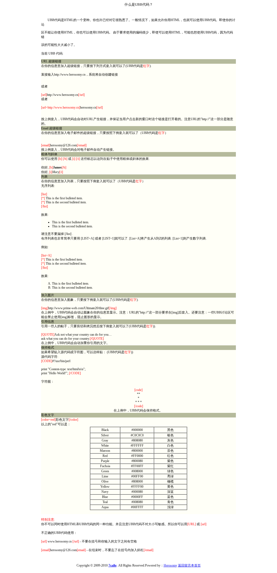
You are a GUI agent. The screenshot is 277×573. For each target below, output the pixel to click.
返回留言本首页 (189, 565)
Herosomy (170, 565)
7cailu (112, 565)
